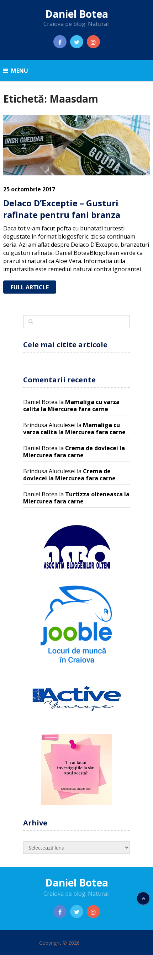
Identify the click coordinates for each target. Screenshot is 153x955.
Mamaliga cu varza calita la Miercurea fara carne (71, 405)
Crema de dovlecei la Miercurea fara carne (74, 451)
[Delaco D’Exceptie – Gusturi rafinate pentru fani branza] (76, 145)
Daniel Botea (76, 14)
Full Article (30, 287)
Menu (19, 71)
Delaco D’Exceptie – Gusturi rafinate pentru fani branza (61, 209)
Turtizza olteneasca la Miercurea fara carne (76, 497)
